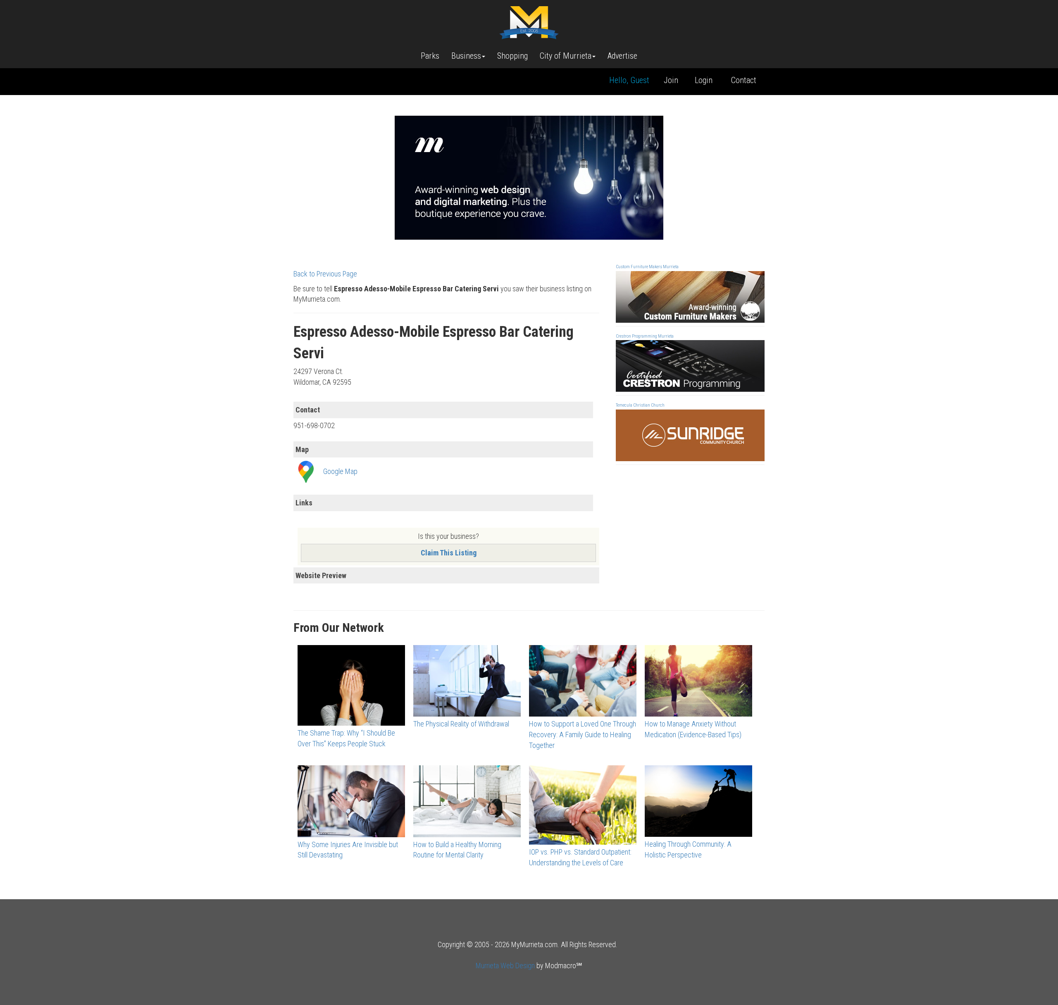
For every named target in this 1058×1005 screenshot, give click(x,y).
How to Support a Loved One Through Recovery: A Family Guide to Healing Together (582, 734)
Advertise (622, 56)
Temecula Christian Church (640, 405)
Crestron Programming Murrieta (645, 336)
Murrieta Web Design (505, 965)
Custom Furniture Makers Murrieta (647, 266)
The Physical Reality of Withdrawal (461, 723)
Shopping (512, 56)
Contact (743, 80)
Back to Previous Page (325, 273)
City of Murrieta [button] (565, 56)
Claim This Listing (449, 552)
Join (671, 80)
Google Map (340, 471)
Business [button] (466, 56)
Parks (430, 56)
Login (703, 80)
